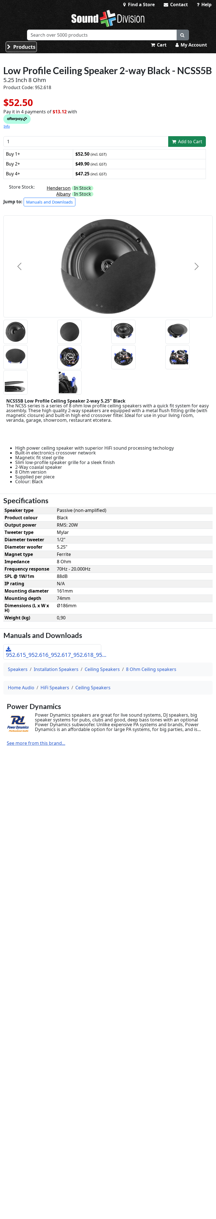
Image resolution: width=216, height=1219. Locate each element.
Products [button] (23, 46)
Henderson (59, 188)
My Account (193, 45)
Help (206, 4)
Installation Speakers (56, 669)
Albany (63, 194)
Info (7, 126)
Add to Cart (189, 141)
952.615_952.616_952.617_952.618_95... (53, 655)
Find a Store (141, 4)
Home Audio (21, 687)
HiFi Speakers (54, 687)
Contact (178, 4)
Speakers (18, 669)
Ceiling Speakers (102, 669)
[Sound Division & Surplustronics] (108, 18)
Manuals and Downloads (49, 202)
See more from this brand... (36, 743)
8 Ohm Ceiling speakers (151, 669)
